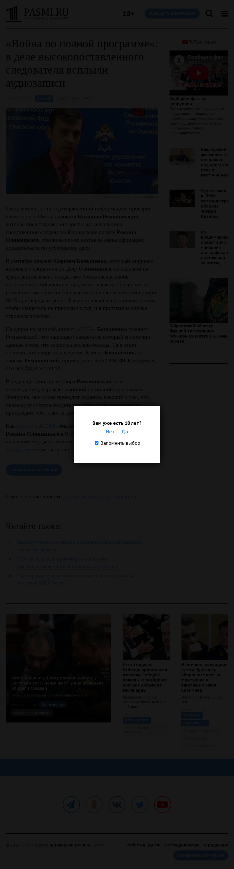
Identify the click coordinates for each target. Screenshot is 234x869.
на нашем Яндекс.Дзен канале (100, 496)
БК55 (85, 329)
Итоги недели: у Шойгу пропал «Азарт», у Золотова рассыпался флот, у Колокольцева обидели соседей (57, 683)
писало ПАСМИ (35, 426)
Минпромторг (195, 738)
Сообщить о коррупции (172, 13)
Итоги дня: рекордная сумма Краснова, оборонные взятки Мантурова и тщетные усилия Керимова (204, 677)
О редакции (216, 845)
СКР (75, 98)
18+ (128, 13)
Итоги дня (191, 715)
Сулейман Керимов (200, 746)
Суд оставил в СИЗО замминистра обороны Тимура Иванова (215, 203)
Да (125, 431)
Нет (110, 431)
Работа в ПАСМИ (143, 845)
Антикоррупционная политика (142, 730)
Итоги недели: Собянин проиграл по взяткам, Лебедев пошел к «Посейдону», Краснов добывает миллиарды (145, 677)
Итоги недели (53, 704)
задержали (18, 449)
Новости (44, 98)
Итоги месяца (136, 720)
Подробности (195, 723)
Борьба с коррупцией (32, 712)
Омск (62, 98)
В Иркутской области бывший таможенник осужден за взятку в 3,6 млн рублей (199, 333)
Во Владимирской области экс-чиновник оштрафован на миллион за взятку (216, 247)
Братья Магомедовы (200, 730)
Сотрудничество (182, 845)
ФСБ (87, 98)
